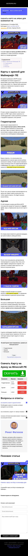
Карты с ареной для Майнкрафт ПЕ (11, 61)
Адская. (6, 350)
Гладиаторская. (8, 348)
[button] (2, 40)
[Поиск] (25, 3)
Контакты (9, 546)
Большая (7, 66)
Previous (23, 459)
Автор (14, 546)
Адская (6, 64)
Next (26, 459)
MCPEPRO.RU (11, 3)
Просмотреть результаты (14, 357)
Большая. (6, 351)
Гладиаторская (8, 63)
